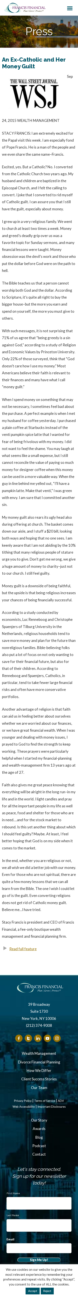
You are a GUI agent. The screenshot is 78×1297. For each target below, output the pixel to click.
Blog (39, 1137)
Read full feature (23, 949)
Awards (39, 1128)
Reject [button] (47, 1291)
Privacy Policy (23, 1100)
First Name (13, 1193)
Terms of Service (44, 1100)
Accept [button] (32, 1291)
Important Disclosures (51, 1106)
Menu (70, 7)
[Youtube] (47, 1038)
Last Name (13, 1215)
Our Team (39, 1087)
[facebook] (19, 1038)
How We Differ (39, 1070)
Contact (39, 1154)
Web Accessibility (24, 1106)
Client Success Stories (39, 1079)
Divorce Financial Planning (39, 1062)
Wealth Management (39, 1053)
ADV (61, 1100)
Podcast (39, 1145)
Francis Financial (25, 8)
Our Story (39, 1120)
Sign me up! (39, 1260)
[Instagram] (57, 1038)
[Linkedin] (38, 1038)
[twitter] (28, 1038)
